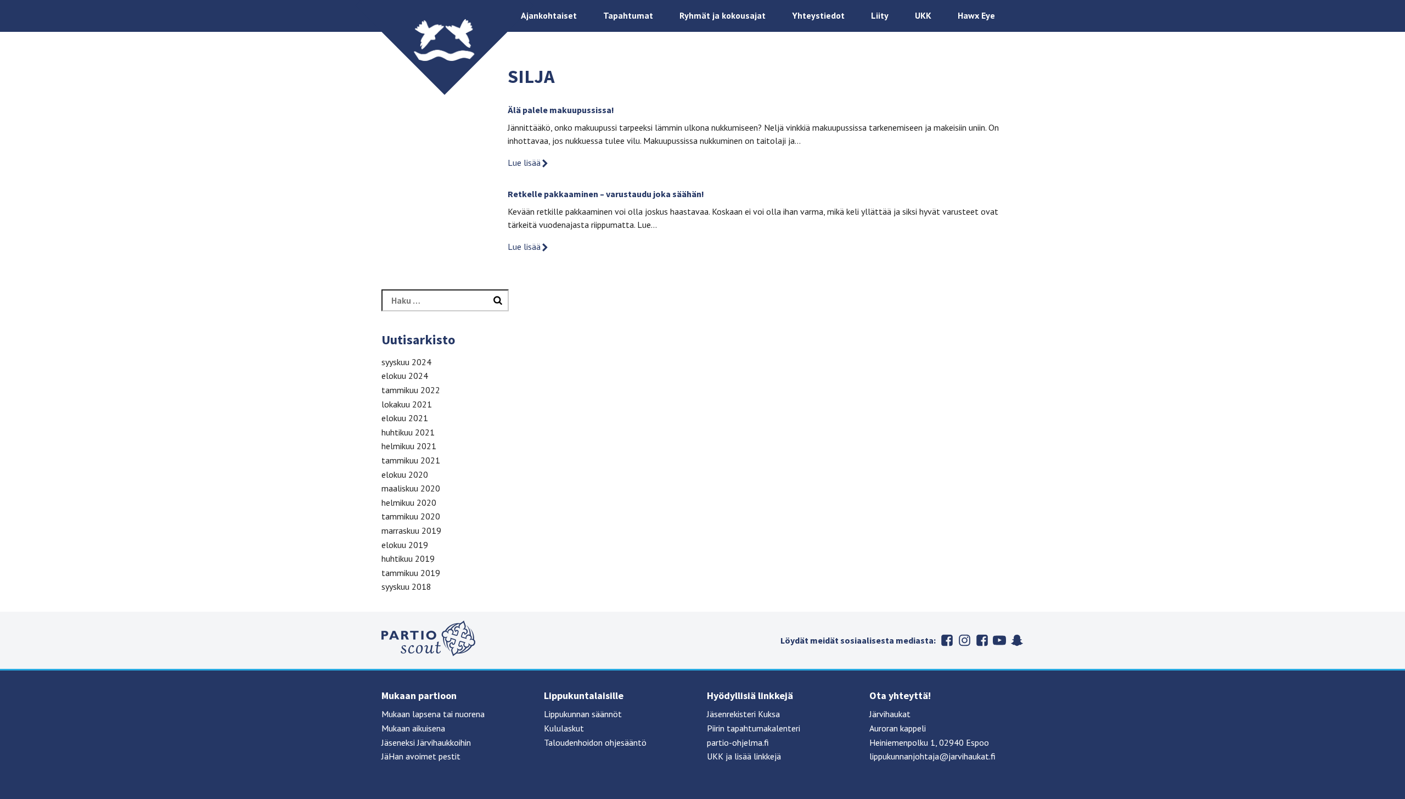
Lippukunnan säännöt (583, 713)
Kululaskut (564, 728)
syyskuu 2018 (406, 586)
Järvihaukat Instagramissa (964, 640)
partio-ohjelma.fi (738, 742)
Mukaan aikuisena (413, 728)
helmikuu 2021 (408, 445)
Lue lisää (524, 162)
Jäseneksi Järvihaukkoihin (426, 742)
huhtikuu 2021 (408, 432)
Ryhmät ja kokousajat (722, 15)
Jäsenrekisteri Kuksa (743, 713)
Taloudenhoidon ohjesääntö (595, 742)
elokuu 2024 (404, 375)
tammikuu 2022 (410, 389)
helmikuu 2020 (408, 502)
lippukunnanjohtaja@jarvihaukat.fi (932, 756)
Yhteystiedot (818, 15)
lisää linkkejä (757, 756)
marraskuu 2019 (411, 530)
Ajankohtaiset (549, 15)
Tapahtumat (628, 15)
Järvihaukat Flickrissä (981, 640)
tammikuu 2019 (410, 572)
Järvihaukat (890, 713)
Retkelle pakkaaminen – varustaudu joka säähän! (606, 193)
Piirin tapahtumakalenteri (753, 728)
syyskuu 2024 (406, 361)
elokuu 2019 (404, 544)
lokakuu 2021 (406, 404)
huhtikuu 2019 (408, 558)
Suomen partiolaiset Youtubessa (999, 640)
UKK (923, 15)
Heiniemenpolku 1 (902, 742)
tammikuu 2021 (410, 460)
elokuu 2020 (404, 474)
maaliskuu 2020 (410, 488)
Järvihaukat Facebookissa (946, 640)
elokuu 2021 (404, 417)
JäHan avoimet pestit (420, 756)
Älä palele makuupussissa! (561, 109)
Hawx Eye (976, 15)
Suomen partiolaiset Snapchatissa (1017, 640)
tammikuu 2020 (410, 516)
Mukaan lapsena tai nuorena (433, 713)
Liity (880, 15)
